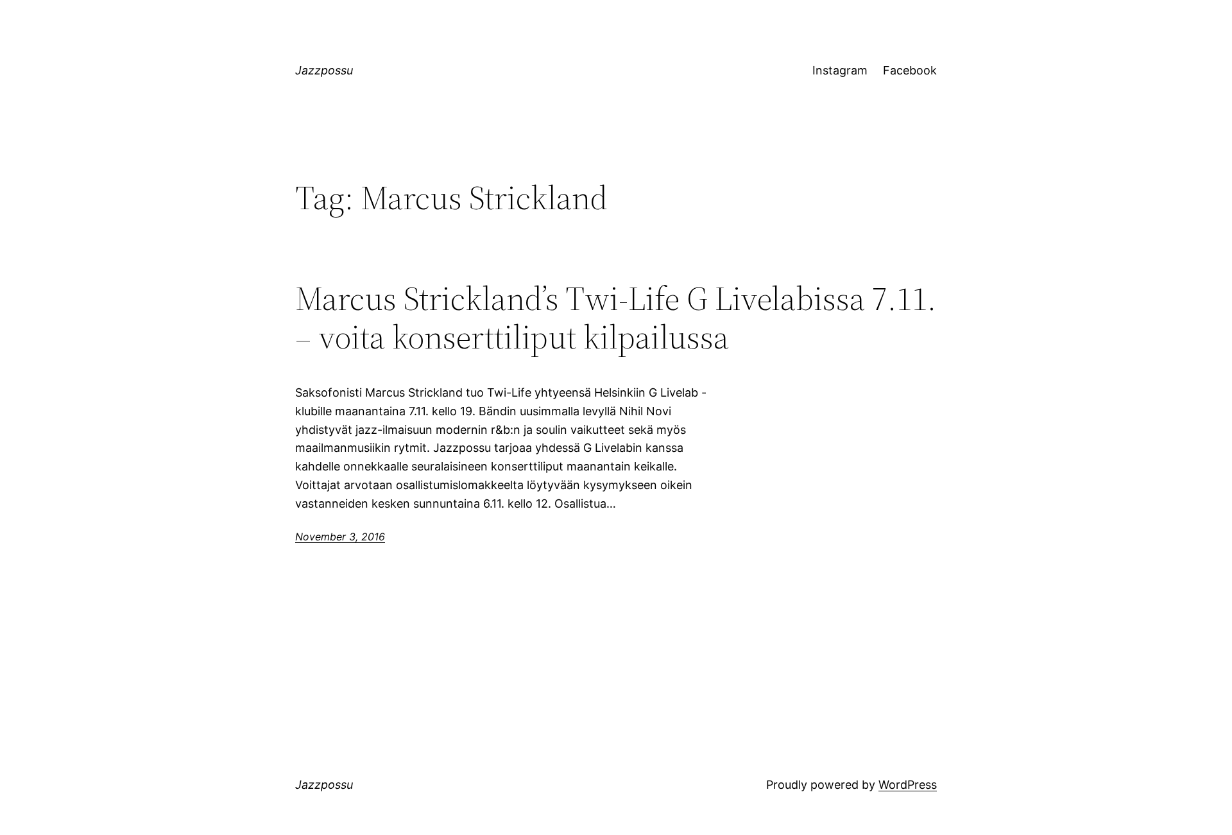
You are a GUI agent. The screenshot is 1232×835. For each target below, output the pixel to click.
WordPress (907, 784)
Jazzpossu (324, 70)
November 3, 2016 (340, 536)
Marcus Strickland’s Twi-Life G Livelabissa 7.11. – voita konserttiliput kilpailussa (615, 317)
